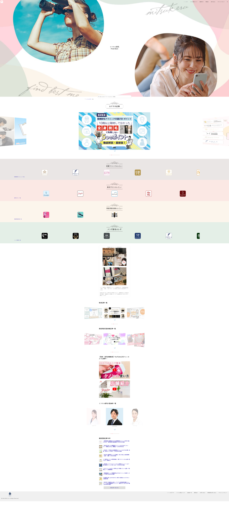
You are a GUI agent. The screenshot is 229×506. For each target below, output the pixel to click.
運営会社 (207, 1)
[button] (16, 132)
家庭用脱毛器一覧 (18, 219)
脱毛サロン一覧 (17, 197)
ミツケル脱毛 (185, 1)
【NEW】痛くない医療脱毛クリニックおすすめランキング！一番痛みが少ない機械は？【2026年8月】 (115, 446)
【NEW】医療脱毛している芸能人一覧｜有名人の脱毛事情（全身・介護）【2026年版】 (116, 455)
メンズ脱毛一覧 (17, 240)
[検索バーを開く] (227, 2)
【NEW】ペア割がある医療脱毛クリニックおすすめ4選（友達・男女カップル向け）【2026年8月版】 (116, 451)
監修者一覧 (201, 1)
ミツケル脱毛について (193, 1)
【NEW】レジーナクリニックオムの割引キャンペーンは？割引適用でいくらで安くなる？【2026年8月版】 (116, 464)
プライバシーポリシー (221, 1)
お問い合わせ (213, 1)
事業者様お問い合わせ (212, 492)
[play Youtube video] (114, 370)
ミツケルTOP (88, 99)
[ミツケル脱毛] (2, 2)
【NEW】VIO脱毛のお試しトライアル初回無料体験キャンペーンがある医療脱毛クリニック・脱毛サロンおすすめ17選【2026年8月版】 (116, 483)
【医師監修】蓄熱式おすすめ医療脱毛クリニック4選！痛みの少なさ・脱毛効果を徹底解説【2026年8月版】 (116, 441)
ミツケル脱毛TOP (170, 492)
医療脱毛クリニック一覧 (19, 176)
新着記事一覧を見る (114, 487)
